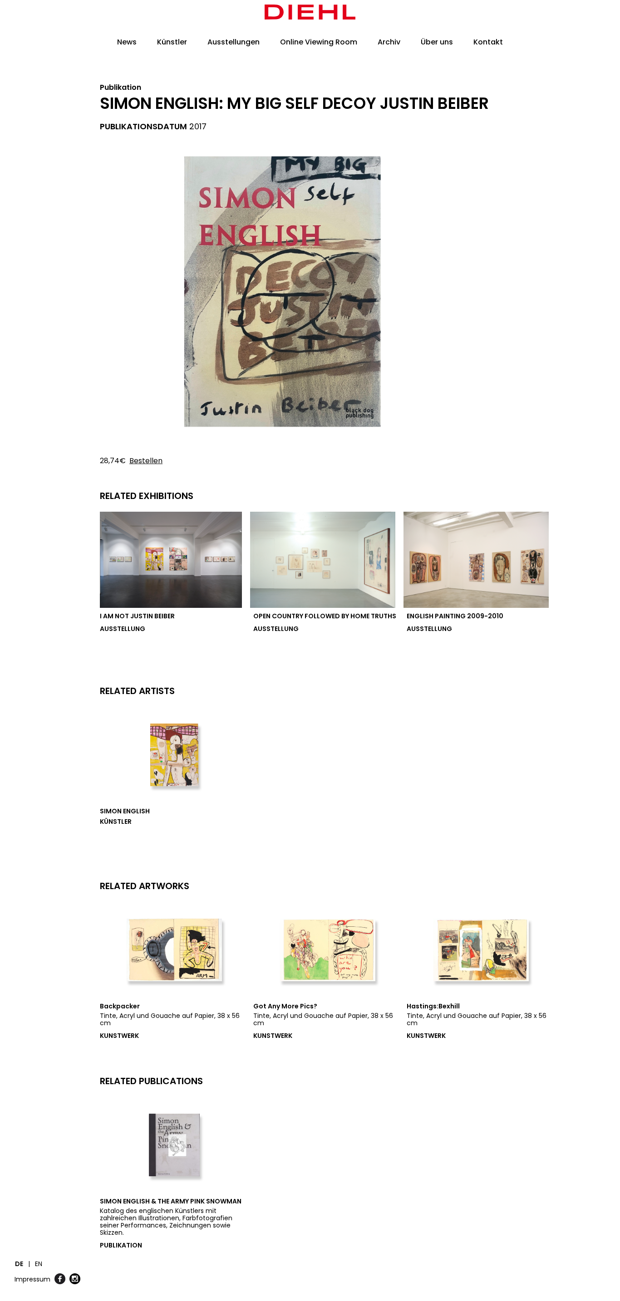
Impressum (32, 1279)
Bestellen (145, 460)
